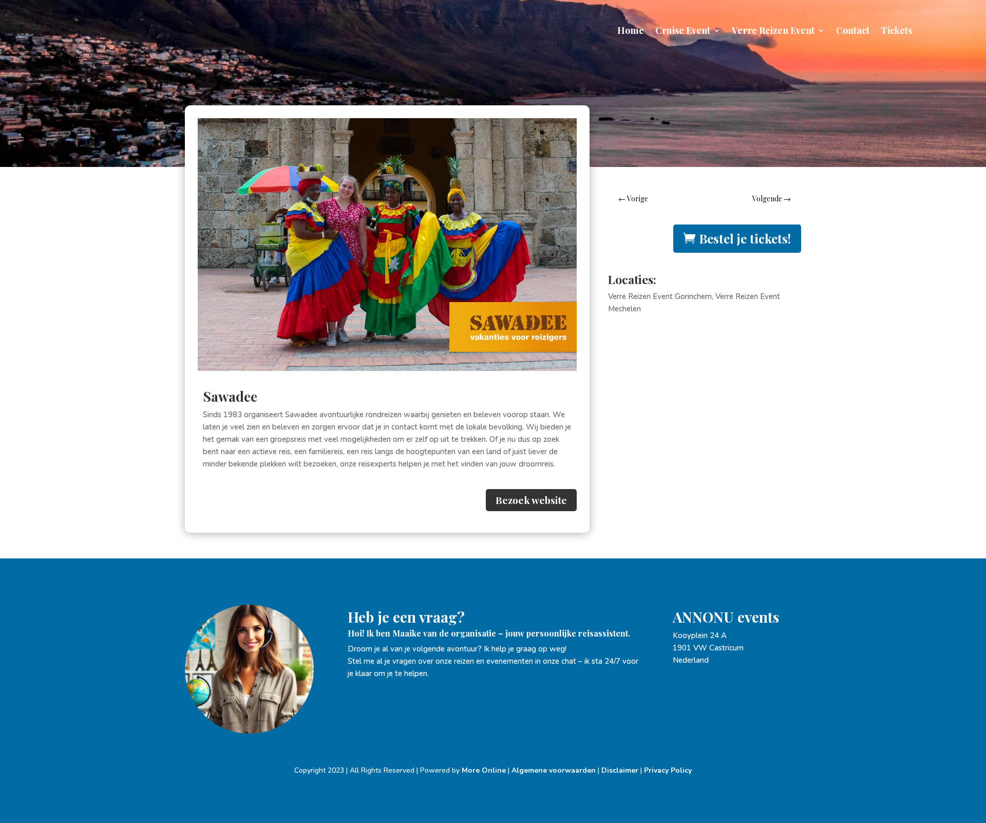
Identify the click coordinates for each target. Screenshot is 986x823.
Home (630, 31)
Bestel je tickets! (745, 238)
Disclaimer (619, 770)
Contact (852, 31)
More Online (484, 770)
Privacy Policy (668, 770)
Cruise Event (682, 31)
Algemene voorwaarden (553, 770)
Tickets (896, 31)
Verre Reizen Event (773, 31)
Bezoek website (531, 500)
